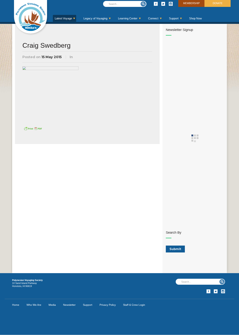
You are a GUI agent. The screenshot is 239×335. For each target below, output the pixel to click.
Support (174, 18)
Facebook (156, 4)
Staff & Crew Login (134, 304)
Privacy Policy (108, 304)
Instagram (171, 4)
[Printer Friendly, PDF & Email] (32, 128)
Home (15, 304)
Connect (153, 18)
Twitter (163, 4)
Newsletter (69, 304)
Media (52, 304)
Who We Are (34, 304)
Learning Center (127, 18)
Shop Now (195, 18)
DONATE (218, 3)
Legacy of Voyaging (95, 18)
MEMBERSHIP (191, 3)
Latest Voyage (63, 18)
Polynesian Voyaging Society (30, 17)
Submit (143, 4)
